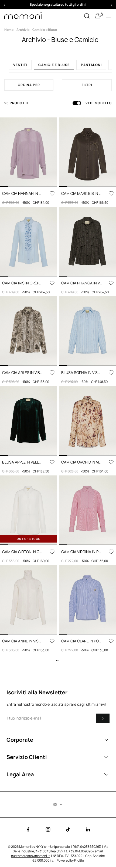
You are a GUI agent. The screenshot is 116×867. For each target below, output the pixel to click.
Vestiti (20, 65)
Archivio (22, 29)
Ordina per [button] (29, 85)
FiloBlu (79, 860)
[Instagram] (48, 829)
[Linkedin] (88, 829)
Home (8, 29)
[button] (58, 4)
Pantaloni (91, 65)
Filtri (87, 85)
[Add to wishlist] (52, 193)
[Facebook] (28, 829)
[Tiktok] (68, 829)
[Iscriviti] (103, 718)
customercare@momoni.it (30, 855)
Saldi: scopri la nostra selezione (58, 4)
